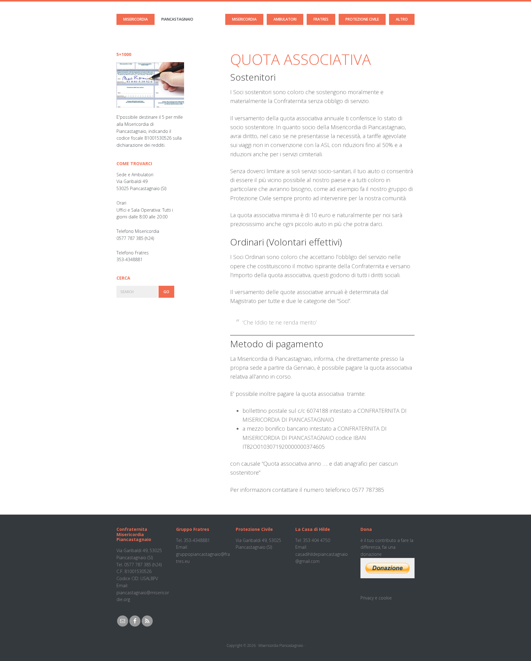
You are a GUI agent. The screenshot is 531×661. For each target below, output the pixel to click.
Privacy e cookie (376, 598)
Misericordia (135, 19)
